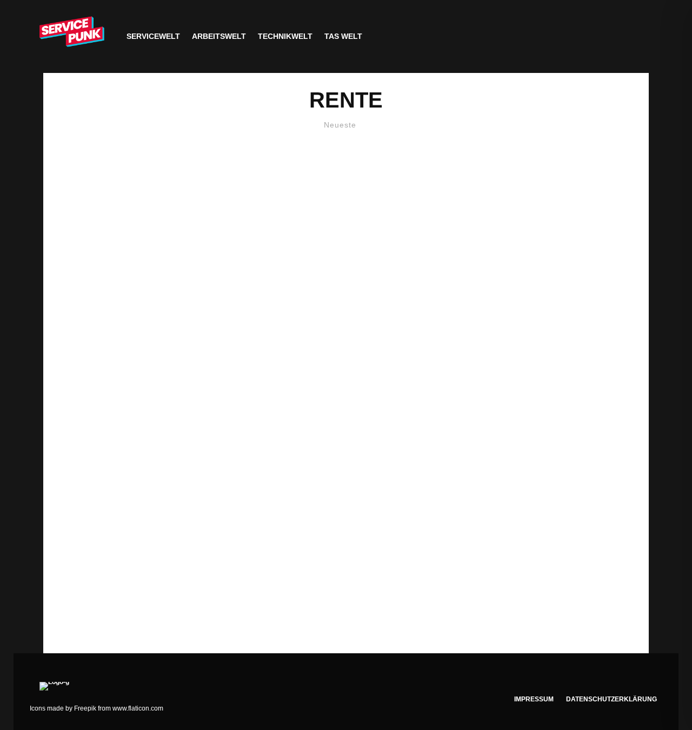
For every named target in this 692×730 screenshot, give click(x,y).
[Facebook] (586, 36)
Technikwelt (285, 36)
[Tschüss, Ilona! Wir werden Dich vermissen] (346, 385)
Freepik (85, 708)
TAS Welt (343, 36)
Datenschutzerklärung (611, 699)
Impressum (534, 699)
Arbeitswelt (219, 36)
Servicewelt (153, 36)
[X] (603, 36)
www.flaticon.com (137, 708)
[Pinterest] (637, 36)
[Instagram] (620, 36)
